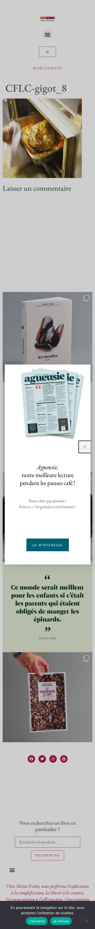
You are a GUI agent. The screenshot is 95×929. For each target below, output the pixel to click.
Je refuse (61, 921)
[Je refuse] (86, 920)
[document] (47, 464)
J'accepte (36, 921)
